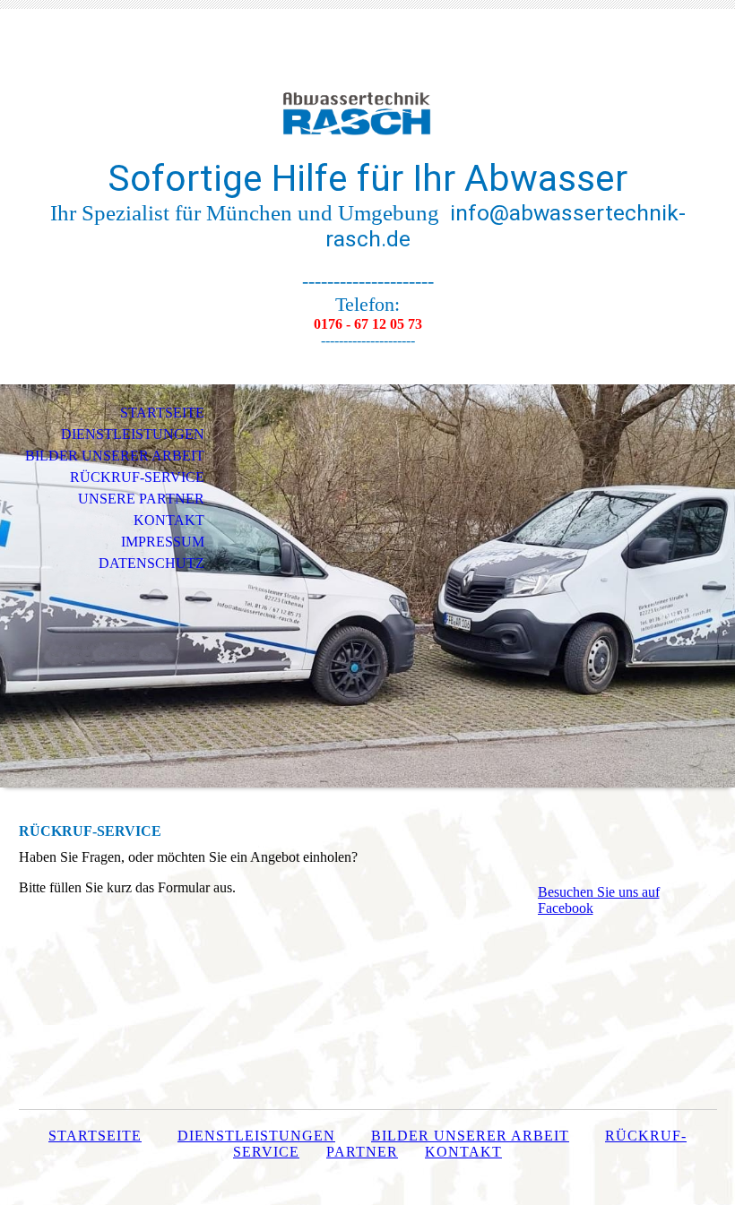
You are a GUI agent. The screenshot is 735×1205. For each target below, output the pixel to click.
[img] (367, 96)
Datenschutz (151, 563)
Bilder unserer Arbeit (470, 1135)
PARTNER (362, 1151)
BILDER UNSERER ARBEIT (114, 455)
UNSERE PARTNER (141, 498)
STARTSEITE (162, 412)
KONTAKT (169, 520)
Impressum (162, 541)
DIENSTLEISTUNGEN (132, 434)
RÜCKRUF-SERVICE (137, 477)
